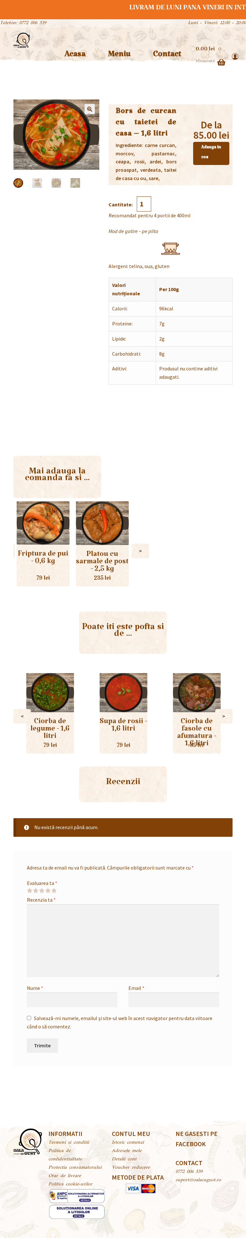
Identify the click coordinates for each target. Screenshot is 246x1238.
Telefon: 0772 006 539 (23, 23)
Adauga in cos (211, 153)
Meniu (119, 56)
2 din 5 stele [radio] (35, 890)
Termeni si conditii (68, 1142)
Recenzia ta (41, 899)
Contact (167, 56)
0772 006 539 (189, 1172)
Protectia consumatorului (75, 1167)
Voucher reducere (131, 1167)
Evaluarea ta (42, 883)
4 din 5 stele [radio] (47, 890)
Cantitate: (121, 204)
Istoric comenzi (128, 1142)
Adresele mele (127, 1151)
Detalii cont (124, 1159)
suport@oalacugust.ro (198, 1180)
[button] (90, 109)
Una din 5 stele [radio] (29, 890)
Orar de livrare (64, 1176)
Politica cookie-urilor (70, 1184)
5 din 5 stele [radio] (53, 890)
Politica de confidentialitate (65, 1155)
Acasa (75, 56)
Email (136, 988)
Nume (35, 988)
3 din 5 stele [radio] (41, 890)
